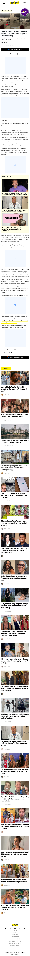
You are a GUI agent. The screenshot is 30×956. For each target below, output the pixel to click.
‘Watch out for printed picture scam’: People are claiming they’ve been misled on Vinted (14, 495)
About (15, 932)
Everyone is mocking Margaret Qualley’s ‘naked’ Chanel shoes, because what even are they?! (14, 606)
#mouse (21, 125)
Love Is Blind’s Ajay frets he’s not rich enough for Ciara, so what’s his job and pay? (14, 389)
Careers (15, 934)
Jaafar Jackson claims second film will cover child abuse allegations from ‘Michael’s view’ (14, 550)
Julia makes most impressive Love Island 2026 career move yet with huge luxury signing (15, 854)
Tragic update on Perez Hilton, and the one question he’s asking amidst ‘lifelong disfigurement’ (13, 229)
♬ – (2, 128)
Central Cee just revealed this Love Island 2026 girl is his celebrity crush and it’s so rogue (15, 771)
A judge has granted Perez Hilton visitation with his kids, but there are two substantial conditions (15, 826)
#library (16, 125)
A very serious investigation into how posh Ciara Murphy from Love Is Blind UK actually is (15, 907)
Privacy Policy (15, 945)
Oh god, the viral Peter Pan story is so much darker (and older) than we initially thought (14, 523)
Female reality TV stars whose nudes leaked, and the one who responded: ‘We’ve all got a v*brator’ (13, 633)
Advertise (15, 937)
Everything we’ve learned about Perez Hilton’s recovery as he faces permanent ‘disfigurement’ (14, 193)
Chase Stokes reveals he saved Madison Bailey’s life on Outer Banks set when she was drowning (14, 688)
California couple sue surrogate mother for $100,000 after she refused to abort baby (14, 578)
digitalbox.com (16, 954)
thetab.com (12, 950)
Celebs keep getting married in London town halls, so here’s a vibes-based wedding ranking (14, 468)
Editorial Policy (15, 939)
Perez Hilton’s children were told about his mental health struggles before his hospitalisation (15, 799)
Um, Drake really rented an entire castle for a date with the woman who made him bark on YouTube (15, 716)
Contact (15, 930)
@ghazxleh (4, 120)
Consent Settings (15, 943)
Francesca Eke (7, 45)
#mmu (12, 125)
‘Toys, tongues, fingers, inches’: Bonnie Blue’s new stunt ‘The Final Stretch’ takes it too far (14, 211)
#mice (24, 125)
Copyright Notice (15, 941)
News (12, 45)
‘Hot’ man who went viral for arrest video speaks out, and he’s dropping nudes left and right (14, 661)
